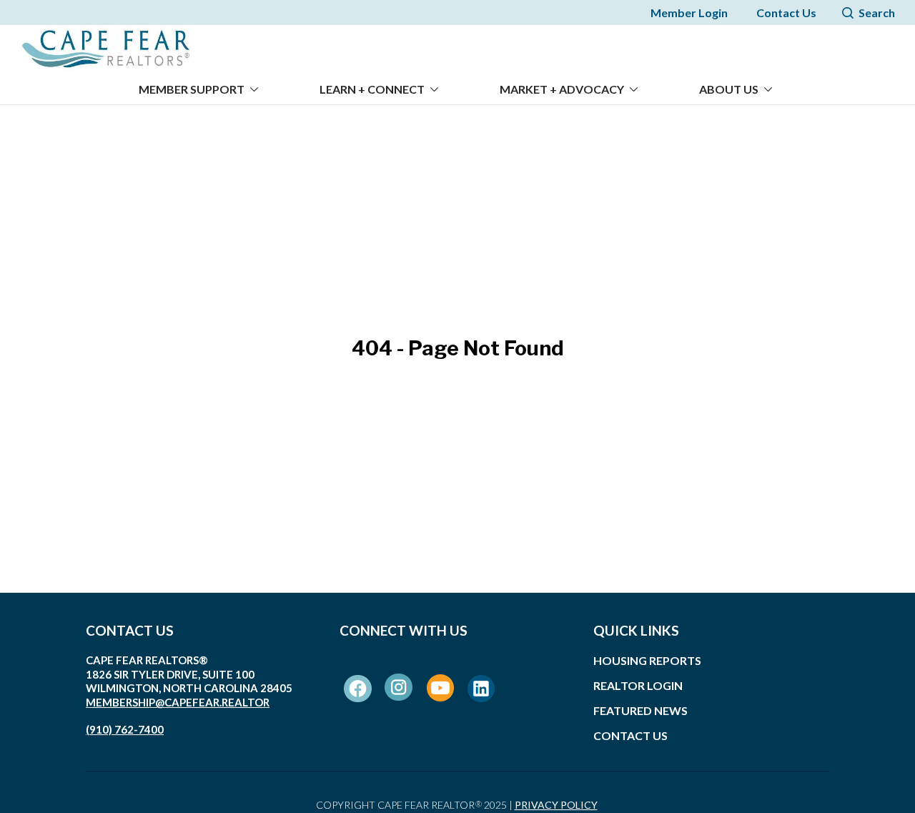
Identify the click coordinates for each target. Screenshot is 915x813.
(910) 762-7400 (125, 729)
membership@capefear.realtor (177, 702)
